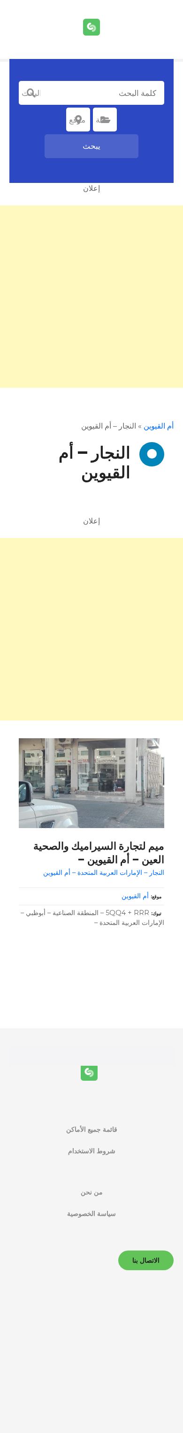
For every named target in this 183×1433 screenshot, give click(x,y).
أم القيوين (159, 426)
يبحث (91, 146)
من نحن (92, 1192)
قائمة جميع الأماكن (91, 1129)
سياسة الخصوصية (91, 1213)
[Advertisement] (91, 296)
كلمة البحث (31, 93)
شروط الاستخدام (91, 1151)
